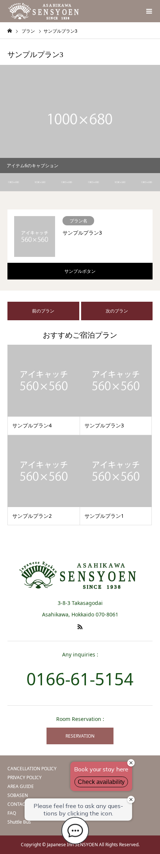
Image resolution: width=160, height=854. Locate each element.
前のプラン (43, 311)
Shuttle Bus (19, 822)
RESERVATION (80, 736)
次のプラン (117, 311)
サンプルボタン (80, 271)
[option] (80, 119)
